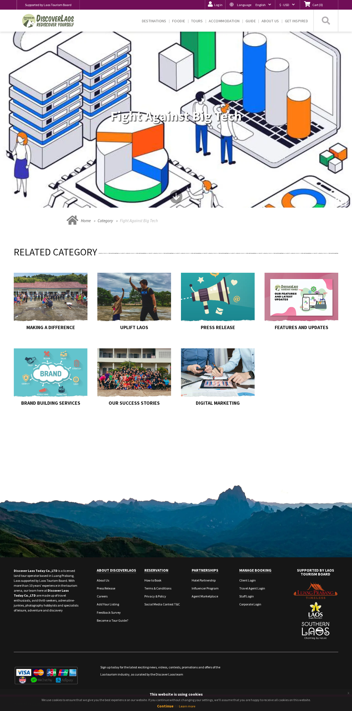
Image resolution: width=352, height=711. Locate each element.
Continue (165, 706)
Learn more (187, 706)
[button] (250, 5)
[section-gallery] (341, 202)
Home (86, 220)
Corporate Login (250, 604)
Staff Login (246, 596)
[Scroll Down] (176, 199)
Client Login (247, 580)
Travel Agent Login (252, 588)
